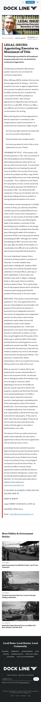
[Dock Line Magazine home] (20, 8)
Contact (17, 696)
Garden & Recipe (17, 654)
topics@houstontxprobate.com (21, 514)
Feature (6, 654)
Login (28, 696)
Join (36, 679)
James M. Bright (20, 38)
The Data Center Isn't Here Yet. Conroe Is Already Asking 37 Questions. (19, 596)
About (12, 696)
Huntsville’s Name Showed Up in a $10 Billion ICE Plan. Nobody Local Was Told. (19, 626)
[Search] (22, 2)
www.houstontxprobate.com (14, 485)
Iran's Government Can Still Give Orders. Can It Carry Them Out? (20, 566)
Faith (37, 651)
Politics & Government (10, 38)
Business (5, 651)
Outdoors (10, 657)
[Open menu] (37, 2)
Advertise (23, 696)
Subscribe (30, 2)
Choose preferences (24, 682)
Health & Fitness (32, 654)
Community (15, 651)
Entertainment (27, 651)
